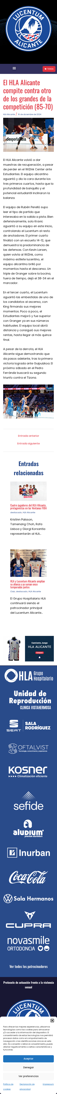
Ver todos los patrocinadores (29, 966)
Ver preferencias (29, 1076)
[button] (52, 1020)
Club (12, 591)
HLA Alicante (9, 114)
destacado (16, 512)
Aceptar (28, 1058)
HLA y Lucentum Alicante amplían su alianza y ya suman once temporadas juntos (27, 584)
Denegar (28, 1067)
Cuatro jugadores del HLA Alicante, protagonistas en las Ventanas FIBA (28, 506)
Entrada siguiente (28, 443)
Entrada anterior (28, 436)
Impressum (48, 1084)
